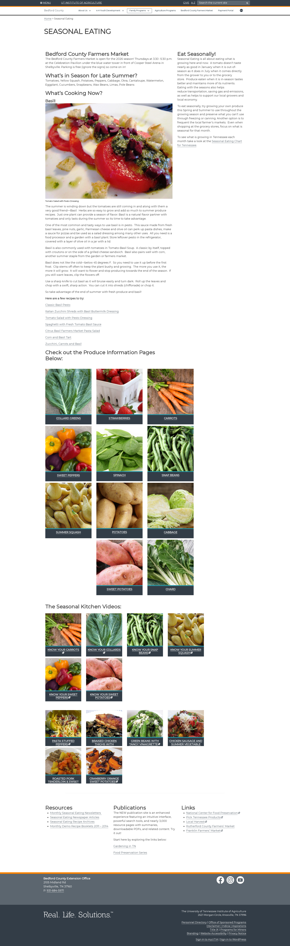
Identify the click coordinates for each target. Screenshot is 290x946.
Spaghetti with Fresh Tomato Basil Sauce (73, 324)
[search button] (247, 3)
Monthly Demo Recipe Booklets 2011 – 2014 (79, 826)
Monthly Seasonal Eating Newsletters (75, 813)
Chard (171, 589)
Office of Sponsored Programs (227, 922)
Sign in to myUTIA (207, 939)
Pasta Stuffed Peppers (63, 742)
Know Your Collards (104, 649)
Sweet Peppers (68, 475)
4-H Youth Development (108, 10)
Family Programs (137, 10)
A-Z (193, 2)
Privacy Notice (237, 933)
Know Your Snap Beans (145, 651)
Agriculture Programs (165, 10)
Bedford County (54, 10)
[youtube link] (240, 880)
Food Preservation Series (130, 852)
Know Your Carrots (63, 649)
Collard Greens (68, 418)
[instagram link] (230, 880)
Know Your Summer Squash (185, 651)
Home (48, 18)
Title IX (214, 929)
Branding (192, 933)
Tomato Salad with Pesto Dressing (68, 318)
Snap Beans (170, 475)
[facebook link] (220, 880)
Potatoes (119, 532)
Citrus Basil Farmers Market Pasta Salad (72, 331)
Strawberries (119, 418)
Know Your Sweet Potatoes (104, 696)
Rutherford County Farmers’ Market (210, 826)
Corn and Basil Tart (58, 337)
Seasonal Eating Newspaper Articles (74, 817)
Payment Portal (225, 10)
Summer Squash (68, 532)
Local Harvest (195, 821)
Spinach (119, 475)
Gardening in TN (124, 846)
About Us (82, 10)
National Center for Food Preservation (212, 813)
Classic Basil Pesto (57, 305)
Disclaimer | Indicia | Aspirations (226, 925)
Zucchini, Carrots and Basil (63, 344)
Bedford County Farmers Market (197, 10)
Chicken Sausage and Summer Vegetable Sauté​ (185, 744)
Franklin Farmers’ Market (203, 830)
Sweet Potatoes (119, 589)
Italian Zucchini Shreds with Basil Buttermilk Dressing (82, 311)
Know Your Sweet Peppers (63, 696)
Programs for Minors (233, 929)
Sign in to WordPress (233, 939)
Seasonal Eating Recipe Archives (72, 821)
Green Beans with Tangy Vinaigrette (144, 742)
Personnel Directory (194, 922)
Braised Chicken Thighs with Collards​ (104, 744)
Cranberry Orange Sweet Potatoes (104, 780)
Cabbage (170, 532)
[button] (45, 3)
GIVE (186, 2)
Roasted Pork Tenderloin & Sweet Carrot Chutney (63, 781)
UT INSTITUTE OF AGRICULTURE (81, 2)
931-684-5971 (55, 890)
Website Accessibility (213, 933)
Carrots (170, 418)
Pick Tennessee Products (203, 817)
